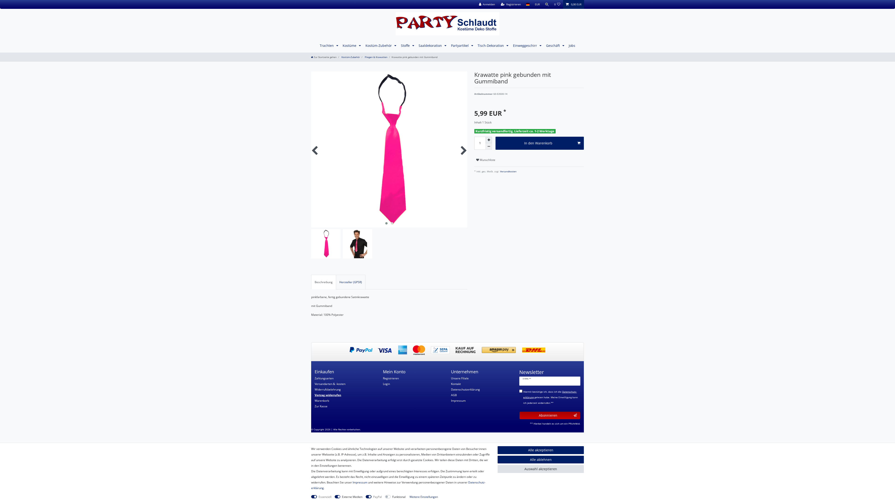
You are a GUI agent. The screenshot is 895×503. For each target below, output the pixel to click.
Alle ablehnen (541, 459)
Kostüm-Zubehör (379, 45)
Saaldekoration (431, 45)
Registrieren (391, 378)
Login (386, 384)
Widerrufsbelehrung (328, 389)
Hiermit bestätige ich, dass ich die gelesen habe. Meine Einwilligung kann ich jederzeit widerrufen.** (550, 397)
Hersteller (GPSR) (350, 282)
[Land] (527, 4)
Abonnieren (548, 415)
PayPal (377, 497)
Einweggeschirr (525, 45)
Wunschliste (487, 160)
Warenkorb (322, 401)
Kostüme (350, 45)
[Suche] (547, 4)
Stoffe (406, 45)
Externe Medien (352, 497)
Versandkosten (507, 171)
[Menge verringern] (488, 146)
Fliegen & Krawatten (375, 57)
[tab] (323, 282)
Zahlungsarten (324, 378)
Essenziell (325, 497)
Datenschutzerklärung (465, 389)
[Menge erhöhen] (488, 140)
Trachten (327, 45)
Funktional (399, 497)
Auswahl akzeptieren (540, 469)
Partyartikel (460, 45)
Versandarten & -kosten (330, 384)
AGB (454, 395)
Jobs (572, 45)
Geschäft (553, 45)
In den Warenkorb (538, 143)
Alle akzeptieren (540, 450)
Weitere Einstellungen (424, 497)
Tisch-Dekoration (491, 45)
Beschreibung (324, 282)
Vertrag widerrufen (328, 395)
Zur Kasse (321, 406)
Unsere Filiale (460, 378)
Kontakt (456, 384)
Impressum (458, 401)
